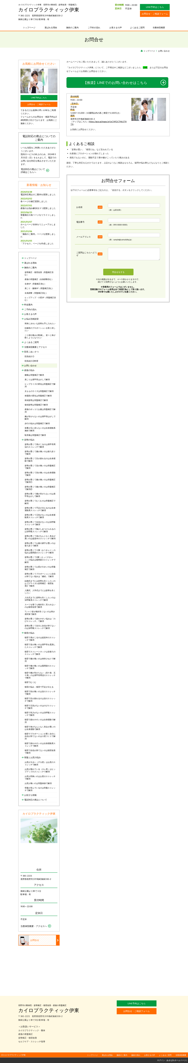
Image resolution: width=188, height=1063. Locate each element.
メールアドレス (83, 236)
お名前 (79, 207)
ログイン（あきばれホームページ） (172, 1060)
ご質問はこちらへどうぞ (86, 253)
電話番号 (80, 222)
